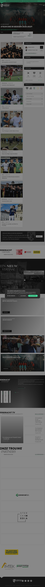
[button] (11, 295)
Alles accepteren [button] (33, 295)
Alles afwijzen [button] (23, 295)
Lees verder (34, 293)
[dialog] (22, 293)
